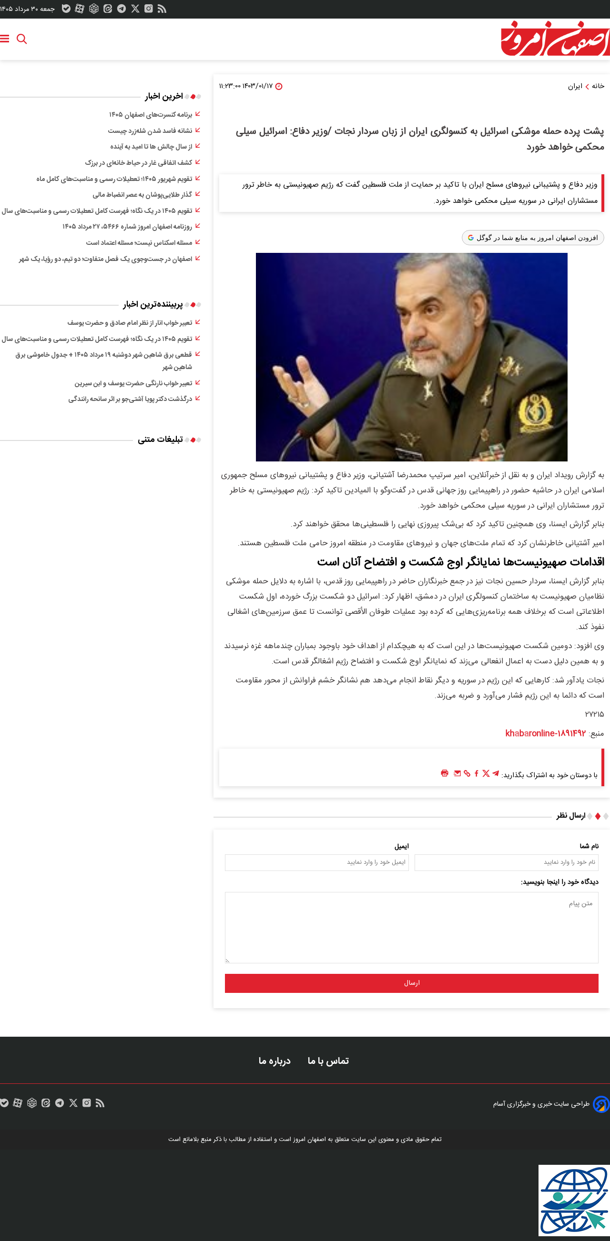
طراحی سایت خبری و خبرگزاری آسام (541, 1104)
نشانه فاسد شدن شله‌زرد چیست (150, 131)
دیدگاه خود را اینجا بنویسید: (560, 882)
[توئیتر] (135, 11)
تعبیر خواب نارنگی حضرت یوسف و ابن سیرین (133, 384)
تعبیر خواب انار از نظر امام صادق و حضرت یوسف (129, 323)
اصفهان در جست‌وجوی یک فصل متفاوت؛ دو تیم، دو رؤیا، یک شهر (105, 259)
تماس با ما (329, 1061)
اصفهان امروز (309, 1139)
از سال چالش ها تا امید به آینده (151, 147)
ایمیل (402, 846)
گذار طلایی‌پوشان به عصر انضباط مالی (142, 195)
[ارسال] (457, 776)
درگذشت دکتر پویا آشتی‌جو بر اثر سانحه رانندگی (130, 399)
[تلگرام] (121, 11)
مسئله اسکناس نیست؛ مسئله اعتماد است (139, 243)
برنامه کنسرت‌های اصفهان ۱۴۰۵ (150, 115)
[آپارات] (79, 11)
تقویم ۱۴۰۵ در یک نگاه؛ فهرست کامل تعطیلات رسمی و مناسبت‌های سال (96, 211)
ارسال (412, 983)
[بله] (66, 11)
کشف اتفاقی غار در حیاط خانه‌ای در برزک (138, 163)
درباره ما (276, 1061)
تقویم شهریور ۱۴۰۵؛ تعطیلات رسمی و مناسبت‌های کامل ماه (114, 179)
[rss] (162, 11)
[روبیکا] (94, 11)
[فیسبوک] (476, 776)
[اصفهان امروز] (555, 38)
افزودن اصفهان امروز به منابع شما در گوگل (537, 237)
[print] (444, 773)
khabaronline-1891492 (546, 734)
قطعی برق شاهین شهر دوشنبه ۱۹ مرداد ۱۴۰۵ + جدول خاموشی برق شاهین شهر (103, 361)
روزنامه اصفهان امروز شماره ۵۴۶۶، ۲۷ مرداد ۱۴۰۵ (127, 227)
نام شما (589, 846)
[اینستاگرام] (148, 11)
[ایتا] (107, 11)
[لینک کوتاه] (467, 776)
